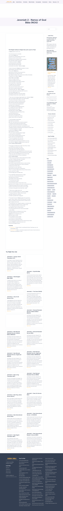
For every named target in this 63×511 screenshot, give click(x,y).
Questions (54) (50, 204)
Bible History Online (14, 476)
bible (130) (54, 175)
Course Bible (11, 462)
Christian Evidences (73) (51, 187)
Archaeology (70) (50, 173)
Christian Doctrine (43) (51, 185)
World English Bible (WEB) (49, 497)
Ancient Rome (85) (50, 171)
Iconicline (9, 476)
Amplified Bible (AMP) (51, 145)
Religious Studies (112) (51, 206)
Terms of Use (8, 471)
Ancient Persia (50, 132)
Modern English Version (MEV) (37, 477)
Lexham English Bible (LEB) (37, 473)
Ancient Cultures (51, 120)
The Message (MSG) (49, 489)
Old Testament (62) (50, 200)
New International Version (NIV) (38, 503)
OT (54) (55, 202)
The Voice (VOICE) (48, 490)
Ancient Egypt (50, 123)
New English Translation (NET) (37, 495)
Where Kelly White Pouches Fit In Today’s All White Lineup (51, 51)
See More (49, 87)
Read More (9, 270)
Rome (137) (49, 210)
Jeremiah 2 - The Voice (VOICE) (34, 291)
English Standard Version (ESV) (24, 494)
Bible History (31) (50, 177)
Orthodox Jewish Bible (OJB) (50, 479)
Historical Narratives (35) (51, 191)
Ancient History (50, 127)
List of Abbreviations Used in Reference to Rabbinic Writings (52, 103)
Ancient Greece (50, 125)
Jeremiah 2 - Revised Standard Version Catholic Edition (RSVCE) (34, 311)
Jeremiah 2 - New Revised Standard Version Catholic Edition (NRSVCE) (13, 333)
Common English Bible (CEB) (24, 479)
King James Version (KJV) (36, 472)
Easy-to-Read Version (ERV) (24, 493)
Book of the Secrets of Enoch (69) (52, 183)
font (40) (54, 189)
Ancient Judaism (51, 130)
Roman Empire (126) (50, 208)
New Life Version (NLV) (49, 458)
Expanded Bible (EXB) (23, 502)
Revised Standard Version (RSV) (51, 484)
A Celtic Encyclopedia (52, 115)
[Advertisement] (31, 10)
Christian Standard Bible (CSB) (24, 477)
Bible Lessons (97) (50, 179)
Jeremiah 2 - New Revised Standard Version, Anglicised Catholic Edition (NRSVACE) (34, 353)
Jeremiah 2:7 (13, 227)
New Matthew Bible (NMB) (50, 461)
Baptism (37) (49, 175)
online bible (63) (50, 202)
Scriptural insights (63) (51, 214)
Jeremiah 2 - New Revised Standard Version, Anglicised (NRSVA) (14, 355)
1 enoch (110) (49, 160)
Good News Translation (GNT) (24, 505)
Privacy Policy (8, 472)
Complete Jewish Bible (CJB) (24, 480)
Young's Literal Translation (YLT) (51, 503)
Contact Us (8, 469)
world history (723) (50, 216)
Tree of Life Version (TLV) (49, 492)
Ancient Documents (51, 122)
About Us (7, 467)
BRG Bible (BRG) (50, 153)
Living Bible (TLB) (35, 475)
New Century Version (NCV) (37, 494)
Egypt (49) (49, 189)
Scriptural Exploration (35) (51, 212)
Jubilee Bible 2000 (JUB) (36, 470)
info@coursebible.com (10, 475)
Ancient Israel (50, 128)
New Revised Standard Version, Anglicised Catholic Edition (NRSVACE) (51, 474)
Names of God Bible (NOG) (37, 481)
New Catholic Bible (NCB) (36, 492)
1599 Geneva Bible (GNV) (52, 138)
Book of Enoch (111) (50, 181)
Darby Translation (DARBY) (24, 485)
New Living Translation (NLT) (50, 460)
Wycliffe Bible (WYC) (49, 501)
